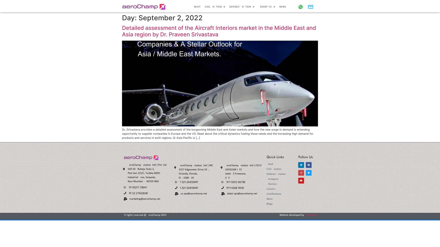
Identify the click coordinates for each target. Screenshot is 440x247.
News (282, 6)
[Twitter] (309, 173)
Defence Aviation (240, 6)
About (196, 6)
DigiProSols (311, 215)
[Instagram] (301, 173)
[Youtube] (301, 181)
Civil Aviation (213, 6)
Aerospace (265, 6)
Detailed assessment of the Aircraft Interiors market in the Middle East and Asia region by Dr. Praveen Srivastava (219, 31)
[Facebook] (309, 165)
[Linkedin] (301, 165)
